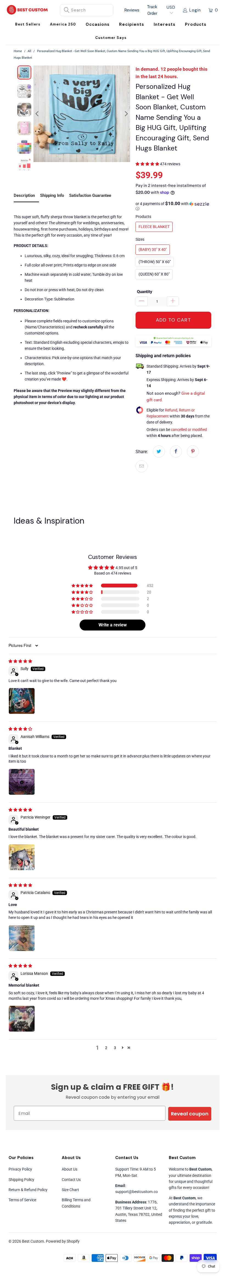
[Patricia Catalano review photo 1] (22, 938)
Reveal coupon (190, 1113)
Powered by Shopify (63, 1241)
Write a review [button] (113, 624)
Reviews (131, 10)
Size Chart (70, 1190)
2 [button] (106, 1048)
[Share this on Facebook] (176, 451)
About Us (69, 1169)
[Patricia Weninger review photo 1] (22, 857)
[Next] (126, 114)
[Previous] (37, 114)
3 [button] (115, 1048)
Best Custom (33, 1241)
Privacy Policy (20, 1169)
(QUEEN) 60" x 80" (154, 274)
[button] (97, 24)
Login (195, 10)
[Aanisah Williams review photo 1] (22, 782)
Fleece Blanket (154, 227)
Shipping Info (52, 195)
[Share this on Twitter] (159, 451)
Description (24, 195)
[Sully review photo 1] (22, 701)
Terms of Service (22, 1200)
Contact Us (71, 1179)
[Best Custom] (27, 10)
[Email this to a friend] (142, 466)
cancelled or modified (189, 429)
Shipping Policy (21, 1179)
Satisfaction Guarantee (90, 195)
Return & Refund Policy (28, 1190)
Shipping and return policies (163, 355)
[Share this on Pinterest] (193, 451)
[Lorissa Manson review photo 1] (22, 1019)
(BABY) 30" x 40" (153, 249)
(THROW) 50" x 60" (155, 262)
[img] (20, 661)
